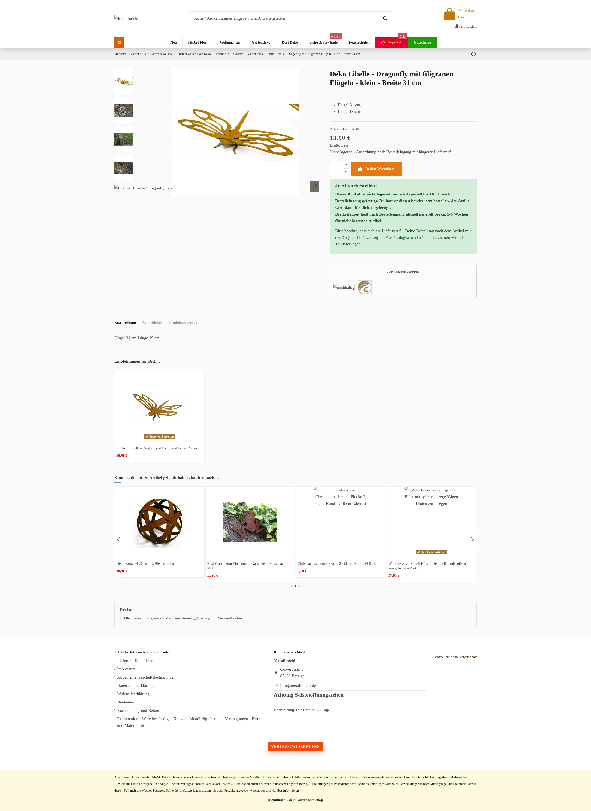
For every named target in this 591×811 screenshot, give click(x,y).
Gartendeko (305, 800)
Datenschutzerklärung (135, 685)
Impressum (126, 669)
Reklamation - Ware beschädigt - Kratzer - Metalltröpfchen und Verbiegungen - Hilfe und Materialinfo (188, 722)
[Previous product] (472, 54)
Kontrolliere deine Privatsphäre (455, 657)
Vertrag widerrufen (295, 746)
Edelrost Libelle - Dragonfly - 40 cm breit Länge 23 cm (156, 448)
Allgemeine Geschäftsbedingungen (146, 677)
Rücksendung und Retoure (139, 710)
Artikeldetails (152, 322)
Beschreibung (125, 322)
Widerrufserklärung (133, 693)
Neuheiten (125, 702)
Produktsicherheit (183, 322)
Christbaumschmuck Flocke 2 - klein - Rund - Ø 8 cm (155, 563)
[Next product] (475, 54)
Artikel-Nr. (339, 129)
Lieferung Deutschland (136, 660)
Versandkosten (230, 618)
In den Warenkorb (380, 168)
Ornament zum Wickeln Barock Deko (325, 563)
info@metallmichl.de (298, 685)
